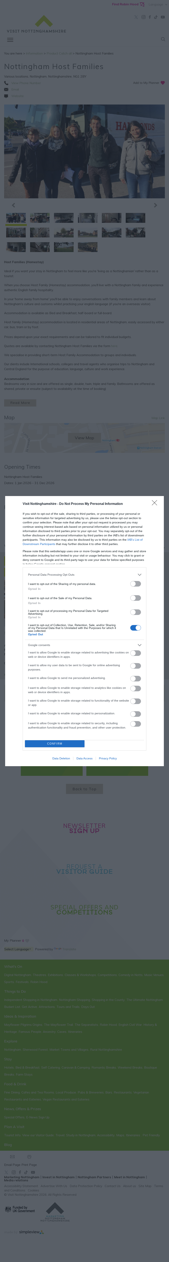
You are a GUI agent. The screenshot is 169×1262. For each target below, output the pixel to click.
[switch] (135, 584)
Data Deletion (61, 758)
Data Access (84, 758)
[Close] (156, 504)
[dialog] (84, 631)
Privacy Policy (108, 758)
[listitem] (84, 575)
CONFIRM (54, 743)
